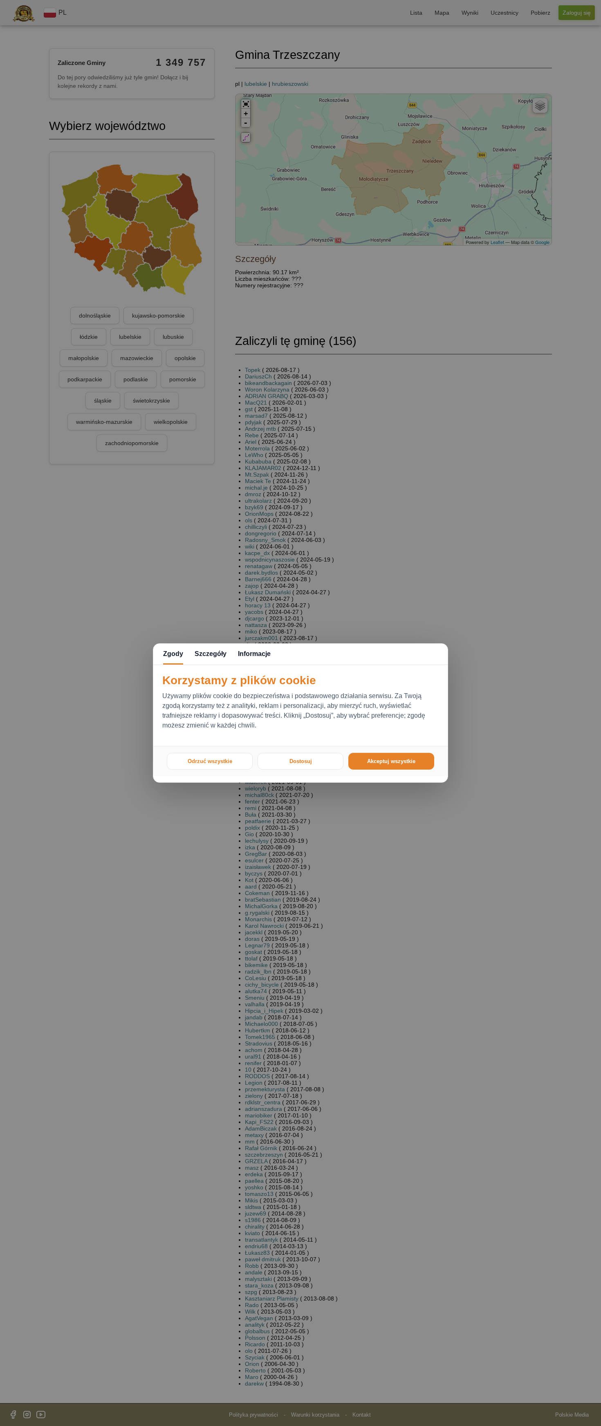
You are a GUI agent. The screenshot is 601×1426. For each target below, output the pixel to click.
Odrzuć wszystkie (210, 761)
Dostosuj (300, 761)
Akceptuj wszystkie (391, 761)
